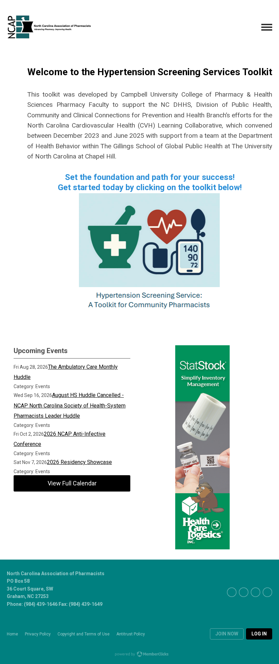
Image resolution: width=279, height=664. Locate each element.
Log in (259, 633)
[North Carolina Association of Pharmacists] (49, 27)
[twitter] (243, 592)
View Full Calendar (72, 483)
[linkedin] (255, 592)
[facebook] (231, 592)
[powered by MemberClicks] (139, 655)
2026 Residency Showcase (79, 462)
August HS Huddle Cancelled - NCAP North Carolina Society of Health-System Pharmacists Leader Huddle (70, 405)
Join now (226, 633)
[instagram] (267, 592)
